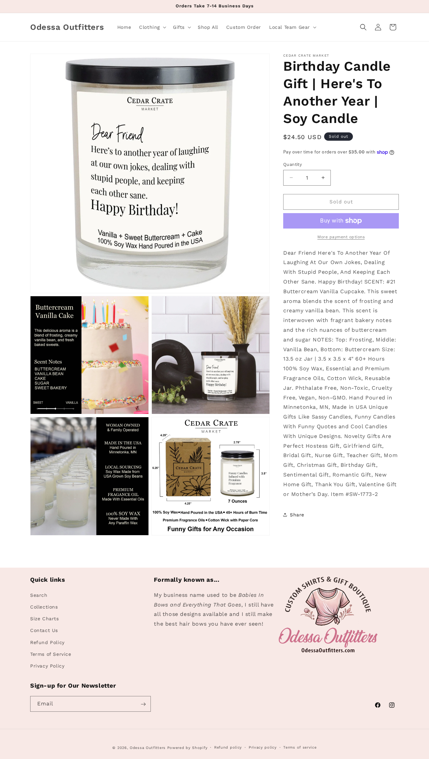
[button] (152, 27)
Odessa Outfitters (148, 748)
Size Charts (44, 618)
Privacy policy (263, 747)
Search (39, 594)
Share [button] (297, 514)
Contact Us (44, 630)
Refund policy (228, 747)
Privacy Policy (47, 665)
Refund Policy (47, 642)
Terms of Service (50, 653)
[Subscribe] (143, 704)
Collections (44, 606)
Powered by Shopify (187, 748)
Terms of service (299, 747)
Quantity (292, 164)
